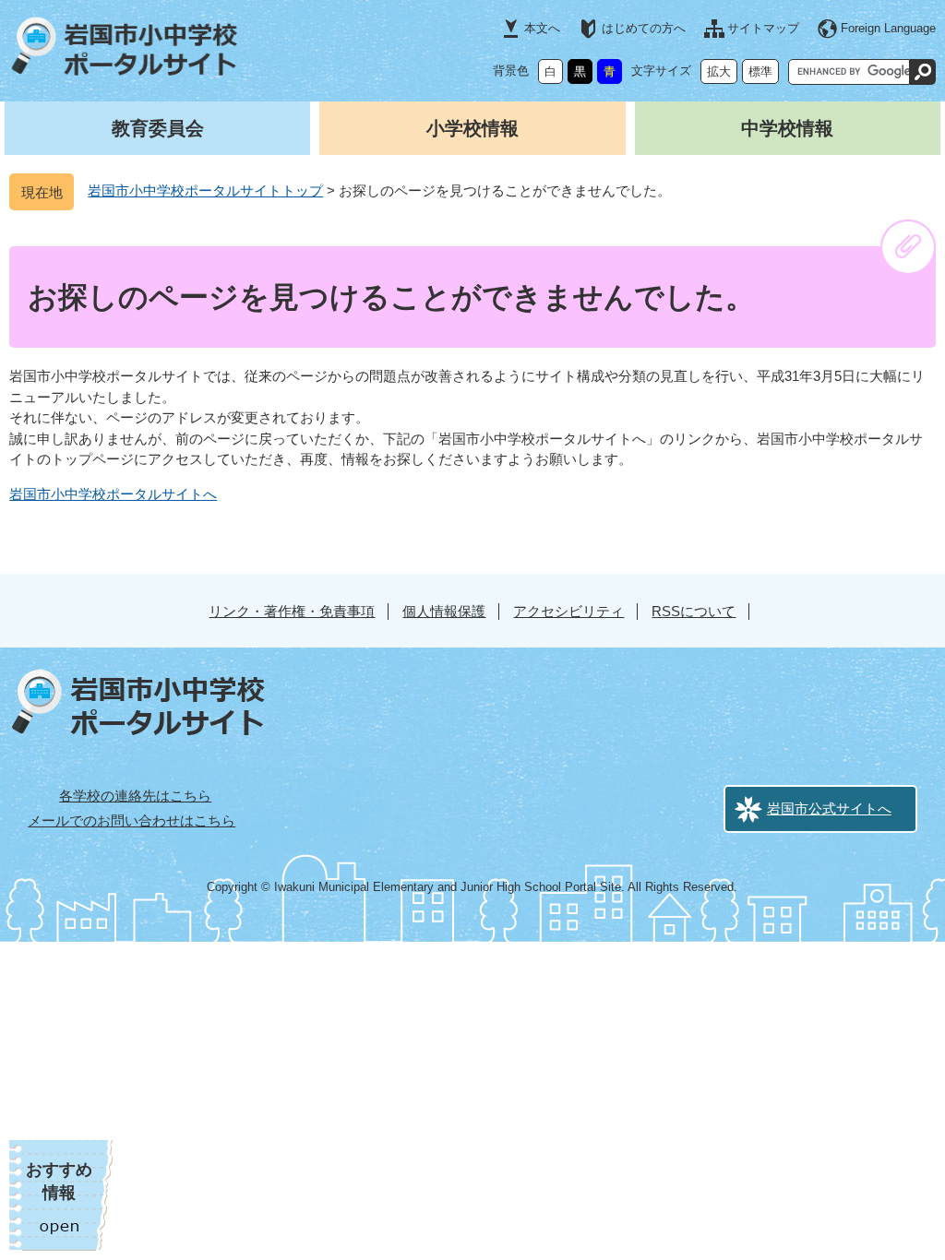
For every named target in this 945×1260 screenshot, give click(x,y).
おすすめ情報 (59, 1181)
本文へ (542, 28)
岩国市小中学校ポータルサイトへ (113, 494)
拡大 (719, 71)
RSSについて (694, 611)
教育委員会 (158, 128)
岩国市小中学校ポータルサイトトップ (205, 190)
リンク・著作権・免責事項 (292, 611)
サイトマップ (763, 28)
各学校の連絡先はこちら (135, 795)
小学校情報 (472, 128)
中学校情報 (787, 128)
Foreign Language (888, 28)
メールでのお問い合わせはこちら (131, 820)
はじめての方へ (644, 28)
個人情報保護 (443, 611)
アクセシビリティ (568, 611)
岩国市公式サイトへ (829, 808)
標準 (760, 71)
